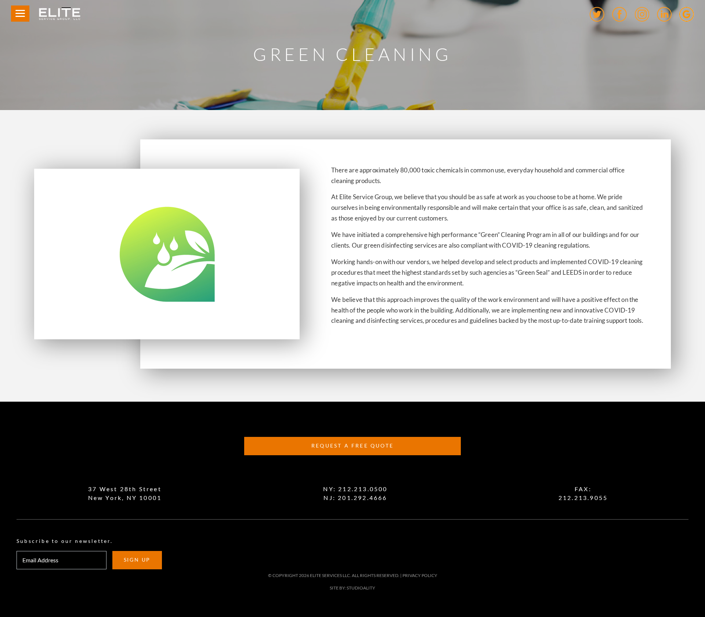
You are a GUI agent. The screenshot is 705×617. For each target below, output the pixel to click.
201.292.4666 (362, 497)
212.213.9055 (583, 497)
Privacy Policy (419, 575)
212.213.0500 (362, 489)
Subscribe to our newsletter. (65, 541)
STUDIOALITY (361, 587)
